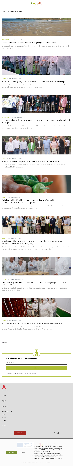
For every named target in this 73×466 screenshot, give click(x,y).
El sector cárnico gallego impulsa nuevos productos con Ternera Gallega (33, 81)
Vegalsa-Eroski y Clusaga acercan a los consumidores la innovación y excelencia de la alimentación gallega (32, 242)
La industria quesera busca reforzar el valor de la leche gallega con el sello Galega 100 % (34, 283)
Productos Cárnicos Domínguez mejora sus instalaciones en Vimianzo (32, 323)
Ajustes (23, 452)
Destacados (5, 40)
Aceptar (11, 452)
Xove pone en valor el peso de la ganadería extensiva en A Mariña (30, 161)
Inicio (4, 11)
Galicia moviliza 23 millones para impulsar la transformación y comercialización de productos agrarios (29, 201)
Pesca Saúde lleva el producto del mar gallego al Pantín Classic (29, 42)
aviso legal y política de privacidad (27, 373)
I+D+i (3, 197)
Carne (4, 78)
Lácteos (4, 279)
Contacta (20, 433)
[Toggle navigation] (3, 3)
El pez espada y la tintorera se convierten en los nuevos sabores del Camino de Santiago (36, 121)
